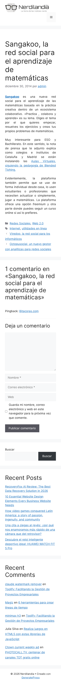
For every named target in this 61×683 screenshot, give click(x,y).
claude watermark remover (23, 584)
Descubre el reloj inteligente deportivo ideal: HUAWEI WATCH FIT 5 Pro (30, 544)
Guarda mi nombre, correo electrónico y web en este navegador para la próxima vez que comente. (30, 411)
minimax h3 (13, 615)
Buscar (9, 449)
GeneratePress (31, 677)
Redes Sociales (20, 223)
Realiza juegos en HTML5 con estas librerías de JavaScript (26, 634)
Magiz (9, 602)
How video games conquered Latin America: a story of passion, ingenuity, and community (29, 515)
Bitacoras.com (29, 311)
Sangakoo (12, 96)
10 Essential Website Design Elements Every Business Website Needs (28, 501)
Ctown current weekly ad (22, 647)
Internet (15, 228)
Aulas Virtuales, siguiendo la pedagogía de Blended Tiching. (30, 165)
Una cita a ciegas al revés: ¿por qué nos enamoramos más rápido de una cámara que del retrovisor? (30, 530)
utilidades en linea (34, 228)
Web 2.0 (38, 223)
